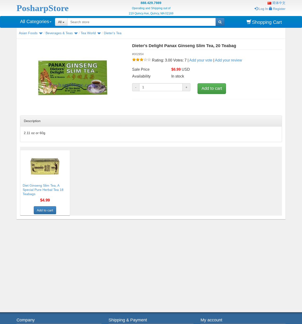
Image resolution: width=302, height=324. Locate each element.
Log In (263, 9)
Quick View (59, 153)
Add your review (228, 60)
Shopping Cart (267, 22)
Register (279, 9)
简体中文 (278, 3)
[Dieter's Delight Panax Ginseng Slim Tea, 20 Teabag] (72, 77)
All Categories (34, 21)
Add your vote (200, 60)
